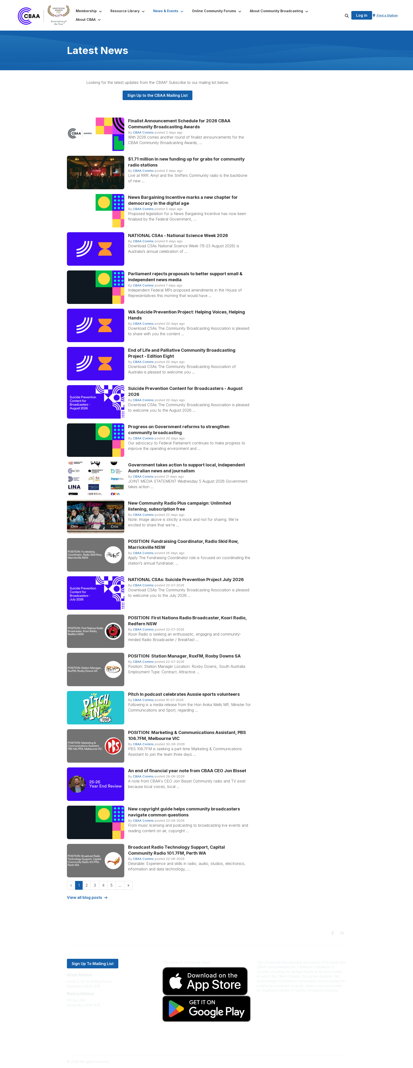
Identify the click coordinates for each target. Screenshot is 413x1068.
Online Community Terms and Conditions (98, 1046)
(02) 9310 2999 (79, 1019)
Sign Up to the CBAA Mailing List (157, 95)
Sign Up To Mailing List (93, 963)
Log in (361, 15)
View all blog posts (84, 897)
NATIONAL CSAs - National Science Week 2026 (178, 235)
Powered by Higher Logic (325, 1062)
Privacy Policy (78, 1038)
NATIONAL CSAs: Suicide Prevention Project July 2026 (186, 579)
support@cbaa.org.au (84, 1024)
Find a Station (387, 15)
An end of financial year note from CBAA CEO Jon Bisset (187, 770)
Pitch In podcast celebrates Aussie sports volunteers (184, 694)
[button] (89, 11)
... (120, 885)
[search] (340, 15)
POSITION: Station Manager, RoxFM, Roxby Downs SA (184, 655)
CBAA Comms (143, 132)
